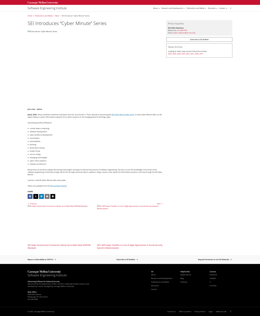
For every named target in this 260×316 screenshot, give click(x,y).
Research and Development (161, 278)
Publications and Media (44, 16)
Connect (213, 272)
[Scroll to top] (231, 311)
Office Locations (185, 311)
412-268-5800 (33, 299)
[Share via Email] (47, 196)
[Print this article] (52, 196)
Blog (182, 278)
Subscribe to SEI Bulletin (199, 39)
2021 (192, 54)
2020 (197, 54)
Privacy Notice (199, 311)
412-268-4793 (182, 30)
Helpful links (185, 272)
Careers (154, 289)
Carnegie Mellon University (44, 311)
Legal (211, 311)
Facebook (213, 275)
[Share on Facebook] (30, 196)
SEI (152, 272)
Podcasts (183, 282)
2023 (183, 54)
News (57, 16)
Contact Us (171, 311)
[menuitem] (48, 8)
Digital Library (185, 275)
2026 (170, 54)
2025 (174, 54)
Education (155, 286)
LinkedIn (213, 278)
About (153, 275)
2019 (201, 54)
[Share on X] (35, 196)
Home (30, 16)
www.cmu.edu (221, 311)
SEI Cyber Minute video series (123, 115)
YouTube (213, 286)
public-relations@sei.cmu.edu (184, 33)
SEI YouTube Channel (58, 186)
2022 (188, 54)
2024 (179, 54)
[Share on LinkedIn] (41, 196)
